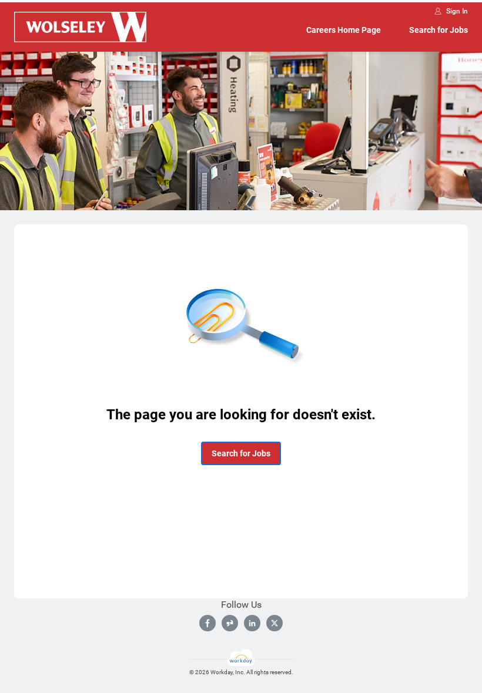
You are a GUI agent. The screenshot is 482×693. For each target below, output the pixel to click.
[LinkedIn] (252, 623)
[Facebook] (207, 623)
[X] (274, 623)
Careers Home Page (343, 30)
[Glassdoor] (230, 623)
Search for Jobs (438, 30)
